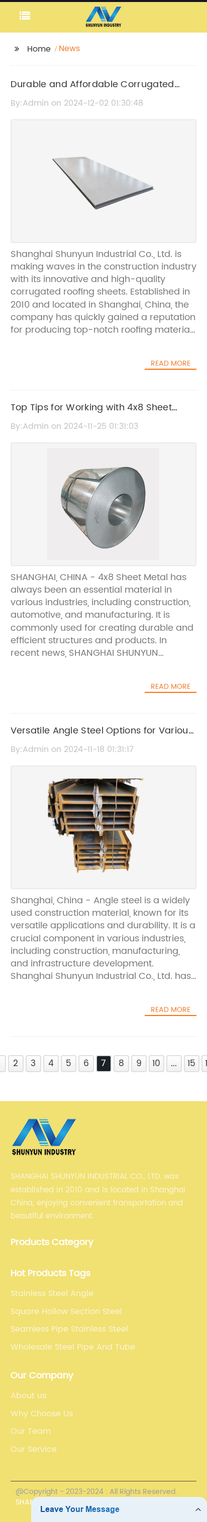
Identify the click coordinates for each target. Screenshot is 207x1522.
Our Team (31, 1431)
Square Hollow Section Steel (66, 1312)
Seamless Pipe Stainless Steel (69, 1329)
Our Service (34, 1449)
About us (28, 1395)
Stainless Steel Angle (52, 1294)
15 (191, 1064)
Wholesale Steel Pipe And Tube (73, 1347)
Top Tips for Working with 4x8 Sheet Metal (91, 414)
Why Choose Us (42, 1413)
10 (156, 1064)
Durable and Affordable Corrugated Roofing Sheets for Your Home (92, 91)
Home (39, 49)
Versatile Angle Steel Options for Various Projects (102, 737)
